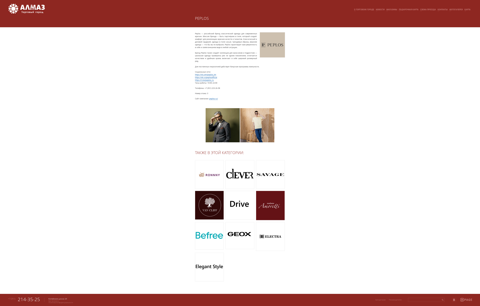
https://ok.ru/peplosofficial (206, 77)
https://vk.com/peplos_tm (205, 74)
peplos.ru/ (213, 98)
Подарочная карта (408, 9)
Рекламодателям (395, 300)
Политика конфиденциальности (60, 302)
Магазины (391, 9)
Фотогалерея (456, 9)
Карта (467, 9)
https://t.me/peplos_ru (204, 80)
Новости (380, 9)
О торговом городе (364, 9)
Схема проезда (428, 9)
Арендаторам (380, 300)
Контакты (443, 9)
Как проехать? (53, 301)
